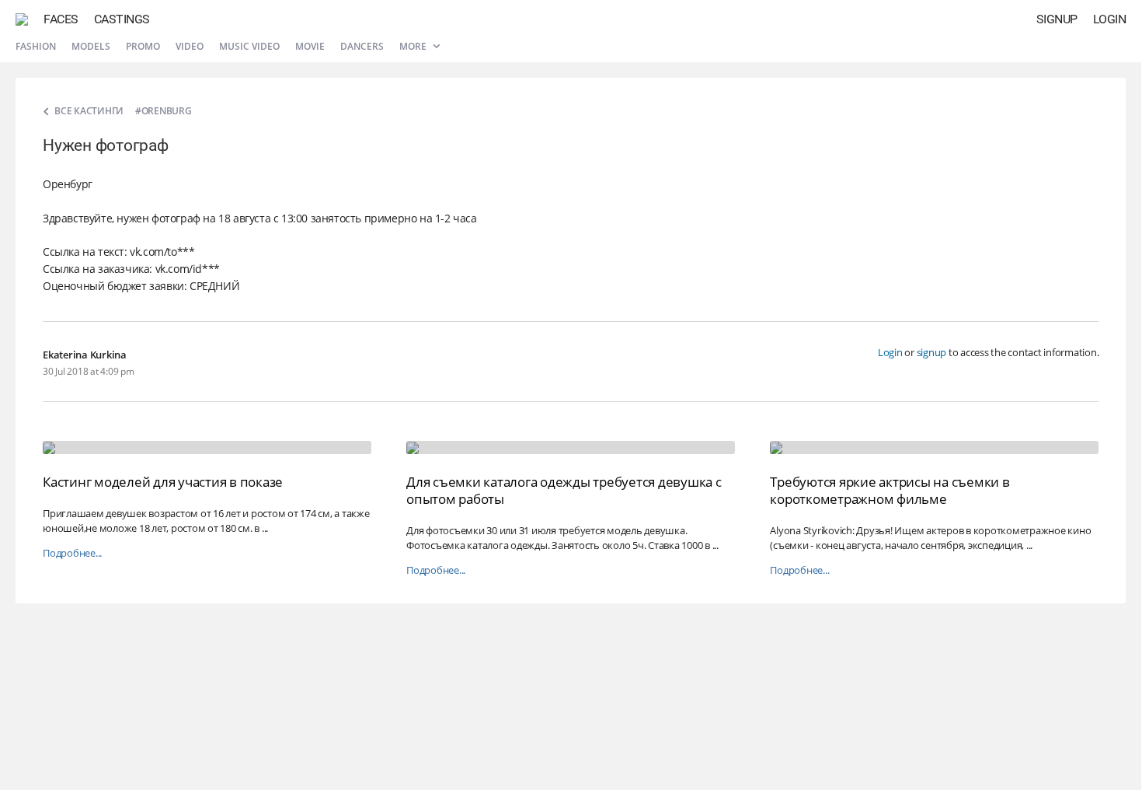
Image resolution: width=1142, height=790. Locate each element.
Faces (61, 19)
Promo (143, 46)
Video (190, 46)
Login (1109, 19)
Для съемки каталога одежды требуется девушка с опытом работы (564, 490)
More (414, 46)
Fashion (36, 46)
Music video (249, 46)
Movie (310, 46)
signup (932, 352)
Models (90, 46)
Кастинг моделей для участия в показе (163, 482)
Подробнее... (72, 553)
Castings (122, 19)
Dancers (362, 46)
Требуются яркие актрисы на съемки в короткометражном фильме (889, 490)
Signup (1057, 19)
